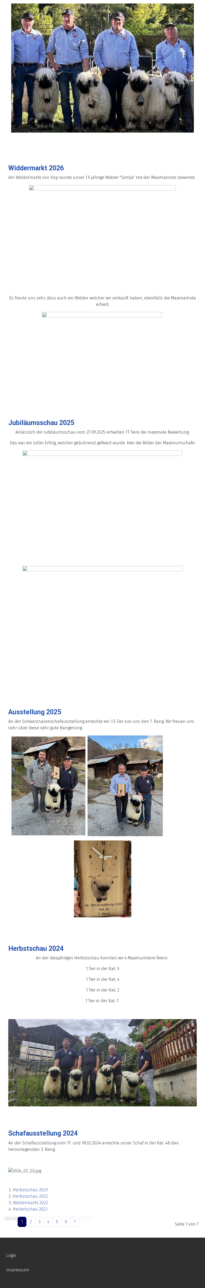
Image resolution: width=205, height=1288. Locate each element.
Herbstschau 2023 (30, 1189)
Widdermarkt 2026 (36, 168)
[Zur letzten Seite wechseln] (89, 1219)
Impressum (17, 1269)
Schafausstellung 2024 (43, 1133)
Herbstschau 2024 (36, 948)
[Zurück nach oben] (198, 1281)
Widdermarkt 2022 (30, 1202)
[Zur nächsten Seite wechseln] (82, 1219)
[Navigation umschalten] (5, 141)
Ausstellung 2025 (34, 712)
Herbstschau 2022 (30, 1196)
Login (11, 1255)
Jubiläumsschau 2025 (41, 423)
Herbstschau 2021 (30, 1209)
